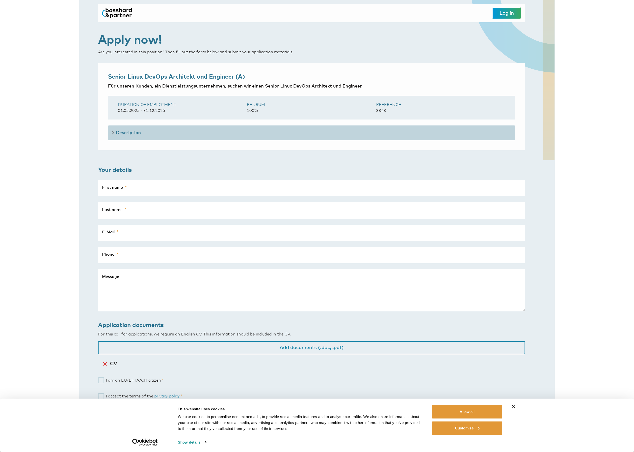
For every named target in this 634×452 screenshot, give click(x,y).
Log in (507, 13)
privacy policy (167, 396)
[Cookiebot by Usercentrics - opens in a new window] (145, 442)
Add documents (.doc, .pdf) (312, 347)
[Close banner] (513, 406)
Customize (464, 428)
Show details (189, 442)
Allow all (467, 412)
